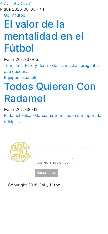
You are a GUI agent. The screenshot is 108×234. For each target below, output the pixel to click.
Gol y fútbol (15, 15)
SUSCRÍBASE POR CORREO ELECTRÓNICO (63, 139)
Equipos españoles (21, 77)
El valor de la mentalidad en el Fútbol (44, 36)
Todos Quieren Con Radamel (50, 92)
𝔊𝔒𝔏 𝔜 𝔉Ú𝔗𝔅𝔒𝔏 (15, 3)
